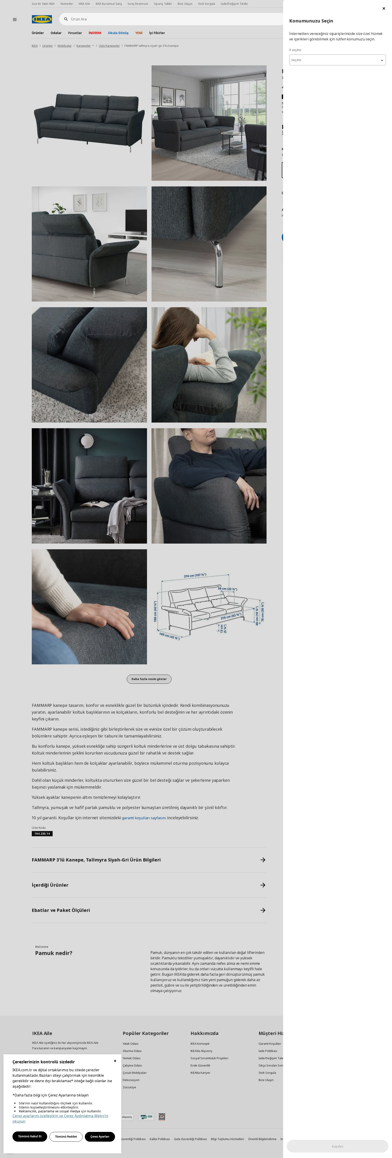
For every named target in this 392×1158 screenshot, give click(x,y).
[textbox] (337, 60)
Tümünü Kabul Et (30, 1136)
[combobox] (337, 59)
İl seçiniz (295, 50)
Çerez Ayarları (100, 1136)
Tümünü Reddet (66, 1136)
